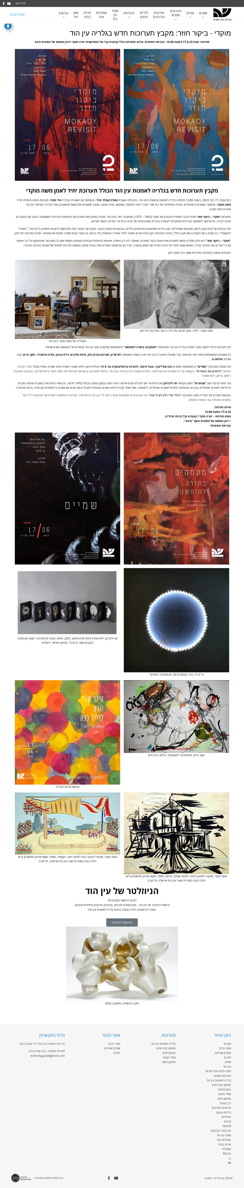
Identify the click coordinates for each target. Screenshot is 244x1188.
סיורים (227, 1121)
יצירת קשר (20, 3)
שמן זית (76, 14)
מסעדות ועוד (101, 14)
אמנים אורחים (223, 1053)
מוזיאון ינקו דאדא (221, 1085)
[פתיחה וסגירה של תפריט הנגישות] (8, 26)
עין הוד (227, 1067)
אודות (190, 13)
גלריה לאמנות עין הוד (218, 1080)
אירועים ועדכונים (159, 14)
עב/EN (63, 13)
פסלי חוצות (224, 1094)
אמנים (203, 13)
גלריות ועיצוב (144, 14)
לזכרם (227, 1057)
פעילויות (129, 13)
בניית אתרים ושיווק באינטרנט (48, 1178)
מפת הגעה (17, 14)
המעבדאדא (224, 1089)
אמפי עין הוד (115, 14)
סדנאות (227, 1126)
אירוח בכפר (87, 14)
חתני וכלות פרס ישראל (218, 1071)
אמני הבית (225, 1048)
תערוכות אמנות (175, 13)
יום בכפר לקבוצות (221, 1131)
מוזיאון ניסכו (224, 1099)
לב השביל (225, 1103)
